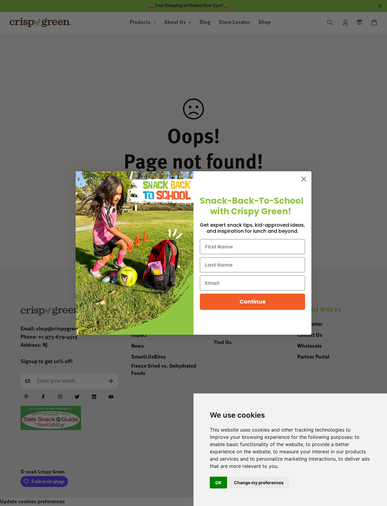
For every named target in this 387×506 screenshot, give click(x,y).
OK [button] (218, 482)
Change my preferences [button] (259, 482)
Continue (252, 301)
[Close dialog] (303, 179)
